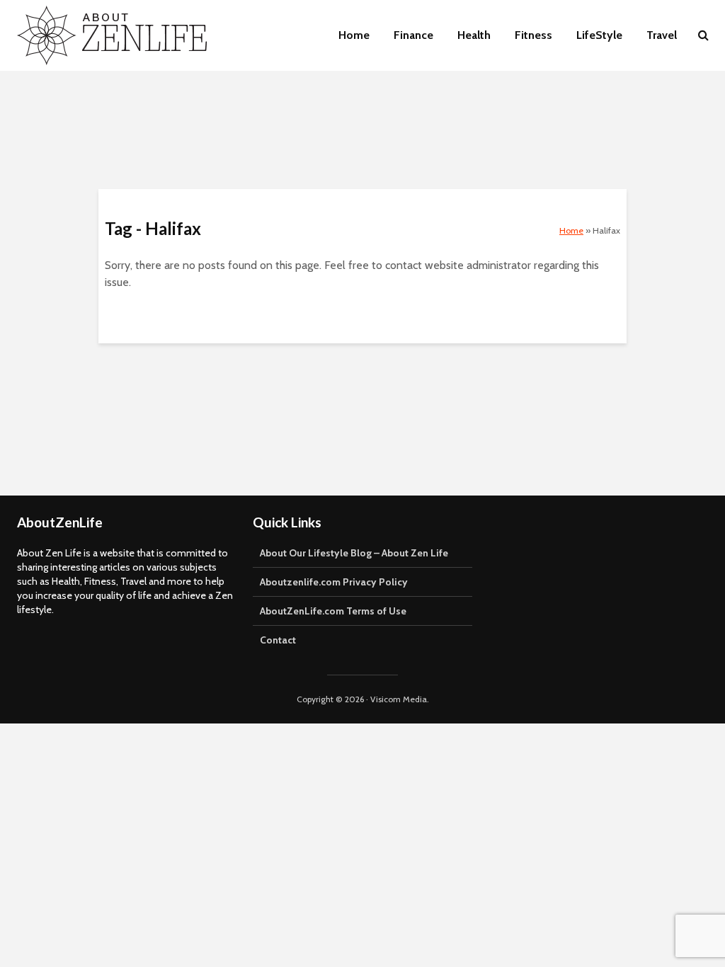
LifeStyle (599, 35)
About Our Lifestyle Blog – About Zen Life (354, 553)
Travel (661, 35)
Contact (278, 640)
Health (474, 35)
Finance (413, 35)
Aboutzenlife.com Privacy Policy (334, 582)
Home (354, 35)
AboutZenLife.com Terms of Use (333, 611)
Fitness (533, 35)
